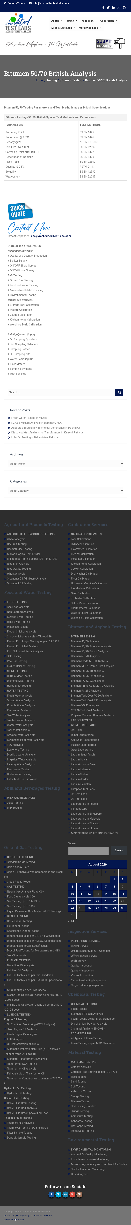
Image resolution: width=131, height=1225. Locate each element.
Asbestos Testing (81, 1091)
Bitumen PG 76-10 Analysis (87, 671)
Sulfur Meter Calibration (85, 603)
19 (89, 901)
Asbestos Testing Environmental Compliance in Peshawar (45, 427)
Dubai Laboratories (82, 735)
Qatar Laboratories (82, 749)
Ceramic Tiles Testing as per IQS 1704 (94, 1071)
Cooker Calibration (82, 568)
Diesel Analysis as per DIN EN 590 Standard (33, 935)
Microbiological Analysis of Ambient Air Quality (99, 1164)
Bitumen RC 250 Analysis (86, 690)
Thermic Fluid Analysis (20, 1122)
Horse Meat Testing (19, 685)
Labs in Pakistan (81, 784)
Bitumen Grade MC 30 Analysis (89, 661)
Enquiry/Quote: (17, 3)
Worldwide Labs (88, 27)
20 (97, 901)
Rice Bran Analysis (18, 563)
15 (114, 893)
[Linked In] (113, 8)
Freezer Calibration (82, 554)
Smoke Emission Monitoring (88, 1169)
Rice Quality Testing (19, 568)
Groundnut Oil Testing (19, 583)
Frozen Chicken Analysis (21, 631)
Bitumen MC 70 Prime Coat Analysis (92, 666)
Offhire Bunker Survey (84, 955)
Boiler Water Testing (19, 774)
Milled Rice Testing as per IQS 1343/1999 (32, 558)
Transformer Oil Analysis (21, 1068)
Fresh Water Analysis (19, 695)
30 (122, 908)
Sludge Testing (80, 1096)
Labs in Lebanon (81, 769)
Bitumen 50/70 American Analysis (91, 646)
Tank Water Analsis (18, 730)
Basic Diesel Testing (19, 921)
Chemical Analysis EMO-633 (88, 1028)
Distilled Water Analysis (21, 754)
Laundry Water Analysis (21, 764)
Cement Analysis (81, 1067)
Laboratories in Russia (84, 803)
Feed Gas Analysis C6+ (21, 896)
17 (72, 901)
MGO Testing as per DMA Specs (26, 990)
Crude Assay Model (19, 881)
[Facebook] (103, 8)
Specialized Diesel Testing (23, 931)
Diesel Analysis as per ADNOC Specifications (34, 940)
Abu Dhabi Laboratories (85, 739)
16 (122, 893)
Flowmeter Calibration (84, 549)
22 (114, 901)
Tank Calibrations (81, 539)
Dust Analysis (79, 1174)
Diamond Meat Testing (20, 680)
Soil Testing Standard (83, 1106)
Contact (20, 1219)
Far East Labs (79, 808)
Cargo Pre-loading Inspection (88, 980)
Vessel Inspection (82, 975)
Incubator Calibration (83, 558)
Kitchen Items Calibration (86, 563)
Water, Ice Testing (17, 626)
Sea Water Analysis (18, 715)
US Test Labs (79, 798)
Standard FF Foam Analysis (87, 1013)
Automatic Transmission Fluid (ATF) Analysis (33, 1049)
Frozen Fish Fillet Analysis (23, 646)
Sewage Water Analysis (21, 735)
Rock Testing (78, 1076)
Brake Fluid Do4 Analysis (22, 1108)
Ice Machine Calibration (85, 588)
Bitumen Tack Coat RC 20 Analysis (91, 695)
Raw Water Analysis (19, 710)
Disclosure (9, 1219)
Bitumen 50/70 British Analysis (89, 651)
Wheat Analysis (16, 539)
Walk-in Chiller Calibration (86, 613)
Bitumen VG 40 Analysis (85, 705)
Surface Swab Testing (20, 616)
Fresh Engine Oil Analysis (22, 1034)
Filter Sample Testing (19, 1132)
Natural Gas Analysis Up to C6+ (25, 891)
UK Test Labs (79, 794)
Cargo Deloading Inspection (87, 985)
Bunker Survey (79, 946)
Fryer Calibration (80, 578)
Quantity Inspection (82, 970)
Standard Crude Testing (21, 862)
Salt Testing (14, 656)
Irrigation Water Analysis (21, 759)
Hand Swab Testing (18, 621)
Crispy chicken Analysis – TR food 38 (29, 636)
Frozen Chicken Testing (21, 666)
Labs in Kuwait (79, 759)
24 (72, 908)
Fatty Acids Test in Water (22, 779)
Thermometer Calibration (85, 608)
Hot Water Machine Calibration (89, 583)
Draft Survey (78, 960)
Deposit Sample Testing (21, 1137)
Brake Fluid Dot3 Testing (21, 1103)
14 (105, 893)
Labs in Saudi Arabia (83, 754)
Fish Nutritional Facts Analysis (25, 651)
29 (114, 908)
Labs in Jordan (80, 779)
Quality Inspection (81, 965)
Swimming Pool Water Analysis (25, 739)
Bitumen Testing (80, 1101)
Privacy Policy (22, 1215)
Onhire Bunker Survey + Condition (91, 950)
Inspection (87, 20)
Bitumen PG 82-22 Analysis (87, 680)
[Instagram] (124, 8)
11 (80, 893)
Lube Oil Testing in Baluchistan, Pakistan (35, 437)
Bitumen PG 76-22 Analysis (87, 676)
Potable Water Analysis (21, 705)
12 (89, 893)
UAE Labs (77, 730)
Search (72, 843)
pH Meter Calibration (83, 598)
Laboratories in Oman (83, 764)
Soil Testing (78, 1086)
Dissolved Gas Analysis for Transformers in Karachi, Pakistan (47, 432)
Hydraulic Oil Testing (19, 1093)
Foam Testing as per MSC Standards (93, 1018)
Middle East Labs (61, 27)
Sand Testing (78, 1081)
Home (39, 80)
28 (105, 908)
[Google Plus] (119, 8)
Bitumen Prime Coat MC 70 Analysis (92, 685)
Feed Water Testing (18, 769)
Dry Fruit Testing (17, 544)
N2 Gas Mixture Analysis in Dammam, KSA (36, 422)
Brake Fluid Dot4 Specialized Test (27, 1113)
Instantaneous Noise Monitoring (90, 1159)
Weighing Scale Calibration (87, 618)
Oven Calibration (80, 593)
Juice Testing (15, 802)
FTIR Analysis (15, 1039)
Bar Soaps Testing (82, 1126)
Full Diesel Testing (18, 926)
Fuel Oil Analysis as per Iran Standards (30, 975)
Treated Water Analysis (21, 720)
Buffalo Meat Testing (19, 676)
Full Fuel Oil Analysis (19, 970)
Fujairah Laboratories (83, 744)
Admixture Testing (82, 1116)
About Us (9, 1215)
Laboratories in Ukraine (84, 828)
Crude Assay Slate (18, 867)
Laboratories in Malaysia (85, 818)
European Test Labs (83, 789)
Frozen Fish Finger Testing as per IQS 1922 (33, 641)
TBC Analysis (15, 744)
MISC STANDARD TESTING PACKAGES (94, 833)
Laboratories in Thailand (85, 823)
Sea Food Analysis (18, 607)
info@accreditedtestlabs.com (51, 3)
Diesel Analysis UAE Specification (27, 945)
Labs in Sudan (79, 774)
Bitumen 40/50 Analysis (85, 641)
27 (97, 908)
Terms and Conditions (41, 1215)
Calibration (107, 20)
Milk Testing (14, 807)
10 (72, 893)
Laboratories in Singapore (86, 813)
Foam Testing (79, 1008)
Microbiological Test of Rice (24, 554)
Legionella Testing (18, 749)
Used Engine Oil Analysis (22, 1029)
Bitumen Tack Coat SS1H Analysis (91, 700)
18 (80, 901)
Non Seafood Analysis (20, 612)
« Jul (71, 921)
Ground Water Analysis (20, 700)
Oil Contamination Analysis (23, 1044)
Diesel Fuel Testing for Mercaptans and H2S (33, 950)
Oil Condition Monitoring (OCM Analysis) (31, 1024)
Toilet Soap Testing (82, 1130)
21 (105, 901)
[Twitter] (108, 8)
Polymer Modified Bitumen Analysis (92, 715)
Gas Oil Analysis (16, 955)
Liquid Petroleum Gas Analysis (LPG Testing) (34, 911)
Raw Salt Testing (17, 661)
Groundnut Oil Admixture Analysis (27, 578)
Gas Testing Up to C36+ (21, 906)
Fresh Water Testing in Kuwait (29, 417)
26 (89, 908)
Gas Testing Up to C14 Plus (23, 901)
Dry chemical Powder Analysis (89, 1023)
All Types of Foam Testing (86, 1038)
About (55, 20)
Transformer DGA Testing (22, 1063)
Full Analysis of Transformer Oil (26, 1073)
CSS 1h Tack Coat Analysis (87, 710)
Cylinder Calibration (82, 544)
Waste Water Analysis (20, 725)
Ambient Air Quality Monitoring (89, 1154)
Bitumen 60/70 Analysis (85, 656)
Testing (70, 20)
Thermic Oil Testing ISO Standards (27, 1127)
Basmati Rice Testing (19, 549)
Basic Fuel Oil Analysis (20, 965)
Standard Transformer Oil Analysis (27, 1058)
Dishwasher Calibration (84, 573)
